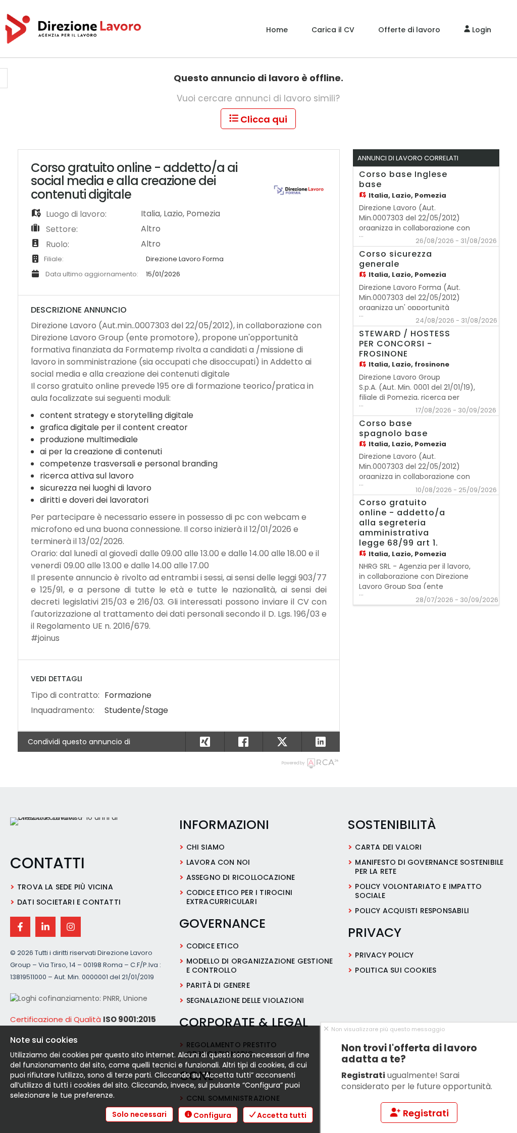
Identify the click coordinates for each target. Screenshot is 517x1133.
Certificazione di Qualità (55, 1019)
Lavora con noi (218, 862)
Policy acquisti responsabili (412, 910)
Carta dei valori (388, 847)
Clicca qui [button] (262, 119)
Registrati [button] (425, 1113)
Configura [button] (211, 1115)
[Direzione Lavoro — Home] (78, 830)
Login (480, 30)
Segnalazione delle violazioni (245, 1000)
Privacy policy (384, 955)
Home (277, 30)
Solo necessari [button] (139, 1114)
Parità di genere (218, 985)
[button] (320, 742)
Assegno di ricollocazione (240, 877)
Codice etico (212, 945)
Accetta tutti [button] (280, 1115)
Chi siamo (205, 847)
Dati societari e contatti (69, 902)
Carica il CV (333, 30)
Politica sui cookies (395, 970)
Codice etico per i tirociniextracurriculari (239, 897)
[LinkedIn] (45, 927)
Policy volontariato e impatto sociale (418, 891)
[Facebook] (20, 927)
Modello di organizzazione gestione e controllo (259, 966)
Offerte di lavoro (409, 30)
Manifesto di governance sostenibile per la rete (429, 867)
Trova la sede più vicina (65, 886)
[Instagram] (71, 927)
